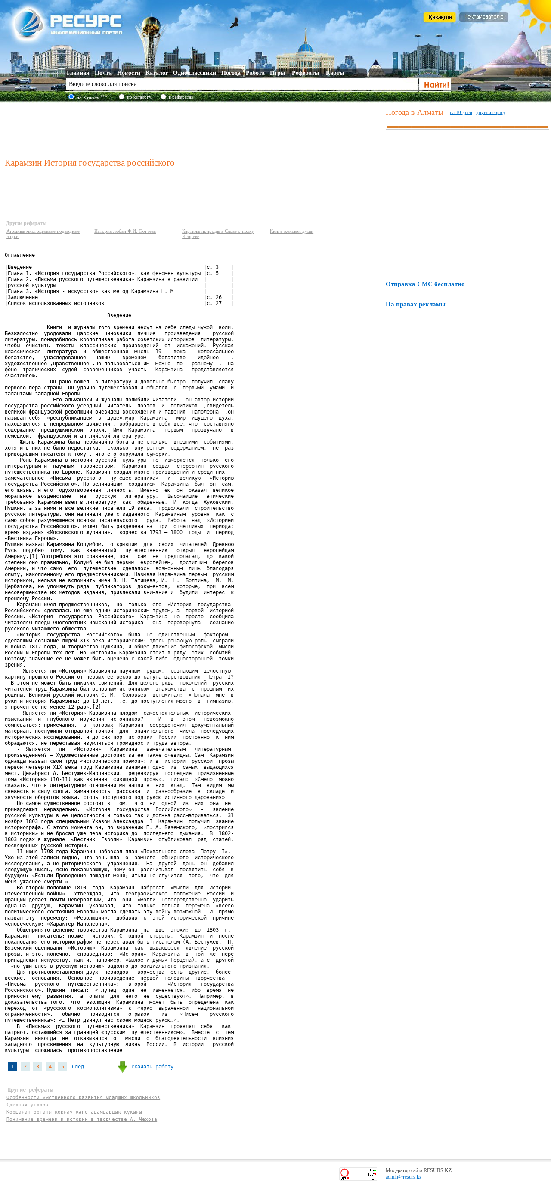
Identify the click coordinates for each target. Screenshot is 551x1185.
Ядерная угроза (27, 1105)
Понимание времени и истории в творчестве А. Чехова (81, 1119)
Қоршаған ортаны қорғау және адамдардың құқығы (74, 1112)
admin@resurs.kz (403, 1177)
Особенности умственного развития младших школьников (83, 1097)
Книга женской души (291, 231)
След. (79, 1067)
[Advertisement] (193, 128)
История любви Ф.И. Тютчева (125, 231)
